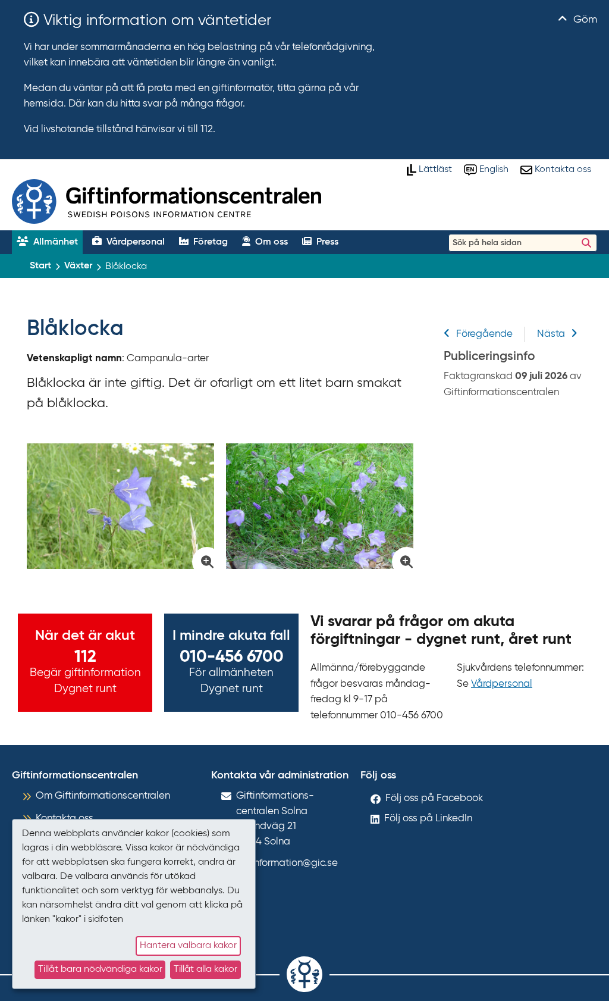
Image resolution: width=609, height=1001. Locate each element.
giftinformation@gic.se (287, 863)
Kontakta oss (64, 819)
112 (85, 657)
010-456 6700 (232, 657)
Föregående (484, 334)
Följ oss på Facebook (434, 798)
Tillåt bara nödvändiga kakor (100, 969)
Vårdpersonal (501, 684)
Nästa (551, 334)
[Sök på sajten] (586, 243)
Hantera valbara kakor (188, 945)
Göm (583, 19)
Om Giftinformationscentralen (103, 796)
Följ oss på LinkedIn (428, 819)
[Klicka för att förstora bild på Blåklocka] (120, 506)
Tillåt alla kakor (205, 969)
